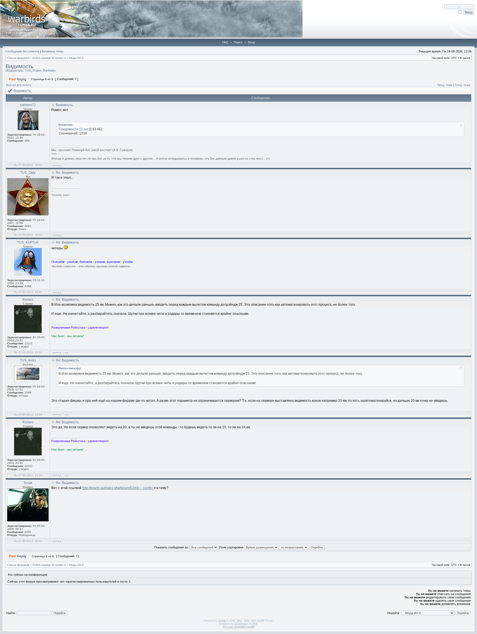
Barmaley (49, 70)
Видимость (19, 66)
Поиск (238, 42)
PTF (255, 623)
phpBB (222, 620)
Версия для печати (18, 84)
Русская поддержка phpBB (238, 626)
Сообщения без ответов (22, 51)
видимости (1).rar (74, 129)
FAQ (225, 42)
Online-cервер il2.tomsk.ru (49, 57)
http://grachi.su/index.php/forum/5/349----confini (117, 488)
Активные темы (52, 51)
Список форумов (18, 57)
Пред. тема (444, 84)
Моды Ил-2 (76, 57)
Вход (251, 42)
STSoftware (241, 623)
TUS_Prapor (33, 70)
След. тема (462, 84)
